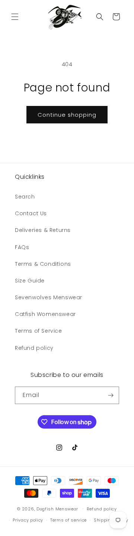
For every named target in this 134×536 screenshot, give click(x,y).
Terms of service (68, 520)
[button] (15, 17)
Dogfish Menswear (57, 508)
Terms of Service (38, 331)
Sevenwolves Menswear (48, 297)
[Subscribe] (110, 395)
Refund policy (34, 348)
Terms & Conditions (43, 264)
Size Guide (30, 280)
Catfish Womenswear (45, 314)
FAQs (22, 247)
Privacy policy (28, 520)
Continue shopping (67, 115)
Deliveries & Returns (43, 230)
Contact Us (31, 213)
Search (25, 196)
